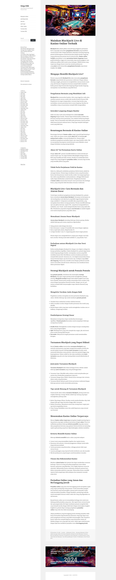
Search (22, 38)
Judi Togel (23, 24)
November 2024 (24, 122)
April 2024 (23, 132)
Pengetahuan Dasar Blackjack (71, 535)
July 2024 (23, 128)
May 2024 (23, 131)
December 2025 (24, 104)
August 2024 (23, 127)
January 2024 (24, 137)
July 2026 (23, 93)
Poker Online (24, 26)
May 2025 (23, 114)
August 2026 (23, 92)
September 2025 (24, 108)
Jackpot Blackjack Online (82, 532)
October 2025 (24, 106)
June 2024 (23, 130)
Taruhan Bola (24, 29)
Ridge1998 (25, 6)
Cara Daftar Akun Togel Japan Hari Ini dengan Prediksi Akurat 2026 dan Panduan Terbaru (28, 56)
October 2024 (24, 124)
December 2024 (24, 121)
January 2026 (24, 102)
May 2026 (23, 96)
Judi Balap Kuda (24, 19)
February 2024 (24, 135)
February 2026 (24, 101)
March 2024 (23, 134)
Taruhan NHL (24, 31)
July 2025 (23, 111)
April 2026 (23, 98)
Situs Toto (23, 164)
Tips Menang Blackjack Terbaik (70, 536)
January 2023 (24, 140)
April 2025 (23, 115)
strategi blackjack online (83, 535)
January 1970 (24, 141)
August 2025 (23, 109)
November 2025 (24, 105)
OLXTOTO (75, 575)
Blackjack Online (24, 16)
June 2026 (23, 95)
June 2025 (23, 112)
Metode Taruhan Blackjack (77, 534)
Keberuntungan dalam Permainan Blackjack (61, 534)
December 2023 (24, 138)
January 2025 (24, 119)
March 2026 (23, 99)
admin (63, 532)
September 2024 (24, 125)
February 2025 (24, 118)
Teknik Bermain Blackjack (56, 536)
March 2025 (23, 117)
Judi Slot (22, 21)
